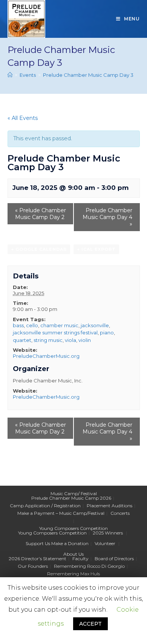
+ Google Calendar (39, 249)
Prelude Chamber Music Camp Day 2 (40, 214)
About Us (73, 554)
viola (70, 340)
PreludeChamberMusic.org (46, 356)
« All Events (23, 118)
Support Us (38, 543)
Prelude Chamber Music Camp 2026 (71, 498)
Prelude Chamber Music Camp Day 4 (107, 217)
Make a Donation (70, 543)
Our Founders (33, 566)
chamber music (59, 325)
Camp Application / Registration (45, 505)
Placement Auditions (109, 505)
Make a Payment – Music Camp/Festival (60, 513)
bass (18, 325)
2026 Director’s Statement (37, 558)
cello (32, 325)
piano (107, 332)
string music (48, 340)
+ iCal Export (96, 249)
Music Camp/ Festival (74, 493)
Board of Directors (114, 558)
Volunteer (105, 543)
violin (84, 340)
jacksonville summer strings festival (55, 332)
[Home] (10, 75)
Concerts (120, 513)
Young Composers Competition (73, 528)
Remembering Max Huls (73, 573)
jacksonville (95, 325)
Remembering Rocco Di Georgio (89, 566)
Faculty (80, 558)
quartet (22, 340)
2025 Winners (108, 533)
